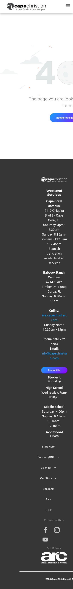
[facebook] (45, 530)
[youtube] (45, 540)
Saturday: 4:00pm (54, 411)
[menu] (67, 5)
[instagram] (57, 530)
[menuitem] (48, 446)
